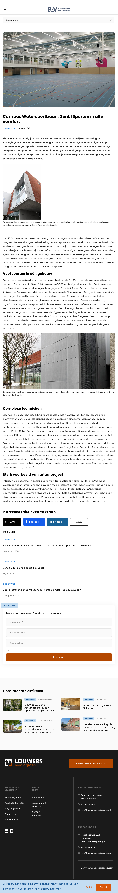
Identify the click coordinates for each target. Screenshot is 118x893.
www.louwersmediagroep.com (97, 868)
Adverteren (38, 797)
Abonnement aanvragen (39, 804)
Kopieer (79, 522)
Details (90, 887)
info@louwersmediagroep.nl (96, 810)
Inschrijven (59, 657)
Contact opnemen (37, 813)
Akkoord (103, 887)
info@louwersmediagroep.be (96, 853)
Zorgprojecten (12, 808)
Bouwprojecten (13, 797)
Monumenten (12, 819)
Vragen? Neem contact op (89, 763)
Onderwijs (9, 128)
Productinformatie (14, 803)
